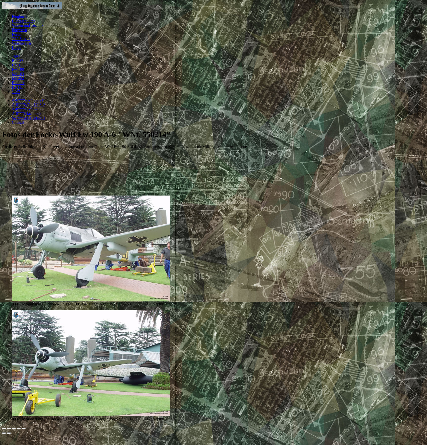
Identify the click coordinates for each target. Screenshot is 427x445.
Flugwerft (19, 30)
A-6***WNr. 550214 (28, 100)
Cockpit (18, 122)
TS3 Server (21, 39)
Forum (17, 34)
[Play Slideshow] (24, 428)
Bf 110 (17, 65)
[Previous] (4, 433)
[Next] (9, 433)
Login (16, 48)
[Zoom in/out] (19, 428)
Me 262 (18, 78)
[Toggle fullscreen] (14, 428)
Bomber (18, 83)
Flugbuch (19, 16)
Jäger (16, 56)
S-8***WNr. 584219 (28, 118)
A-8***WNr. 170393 (28, 104)
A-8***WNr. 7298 (27, 109)
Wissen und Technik (27, 25)
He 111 (17, 87)
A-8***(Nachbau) (26, 113)
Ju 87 (16, 92)
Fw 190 (18, 69)
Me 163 (18, 74)
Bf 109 (17, 60)
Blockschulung (23, 21)
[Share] (9, 428)
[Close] (4, 428)
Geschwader (21, 43)
